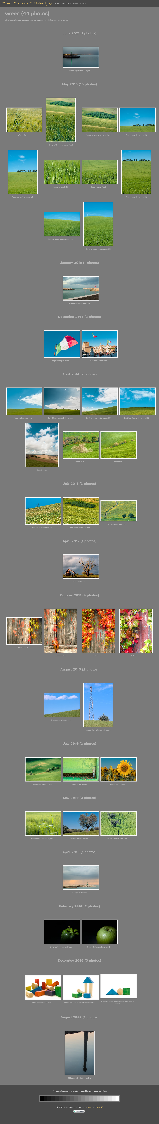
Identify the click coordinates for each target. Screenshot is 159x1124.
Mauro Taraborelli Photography (26, 3)
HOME (57, 3)
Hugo (89, 1107)
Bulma (97, 1107)
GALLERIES (66, 3)
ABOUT (83, 3)
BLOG (75, 3)
